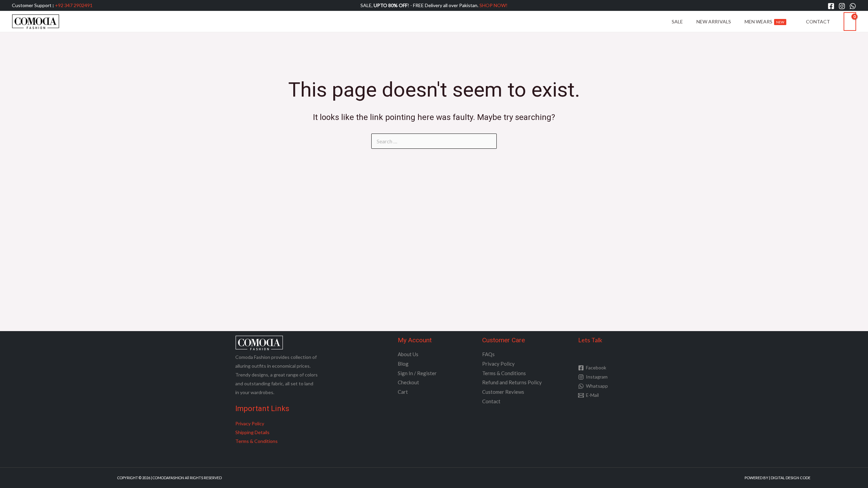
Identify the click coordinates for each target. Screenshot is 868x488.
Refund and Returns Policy (512, 382)
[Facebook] (831, 6)
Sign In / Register (417, 373)
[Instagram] (842, 6)
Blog (403, 364)
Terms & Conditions (256, 441)
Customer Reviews (503, 392)
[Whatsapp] (852, 6)
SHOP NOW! (493, 5)
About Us (408, 354)
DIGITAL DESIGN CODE (790, 477)
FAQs (488, 354)
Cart (403, 392)
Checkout (408, 382)
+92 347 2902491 (74, 5)
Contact (491, 401)
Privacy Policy (249, 423)
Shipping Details (252, 432)
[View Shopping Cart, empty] (850, 21)
